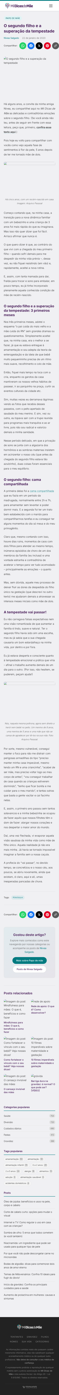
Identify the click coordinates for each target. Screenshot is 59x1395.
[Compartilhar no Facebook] (31, 45)
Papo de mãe (13, 18)
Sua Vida (27, 1341)
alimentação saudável (32, 1177)
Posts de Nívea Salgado (29, 969)
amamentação (14, 1159)
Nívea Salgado (11, 38)
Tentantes (16, 1337)
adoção (10, 1177)
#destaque (18, 897)
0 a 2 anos (40, 1165)
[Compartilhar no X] (39, 45)
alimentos (45, 1171)
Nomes (14, 1341)
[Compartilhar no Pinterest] (47, 45)
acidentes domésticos (17, 1183)
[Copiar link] (55, 45)
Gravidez (32, 1337)
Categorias (42, 1341)
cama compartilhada (42, 491)
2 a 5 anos (12, 1171)
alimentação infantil (16, 1165)
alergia (29, 1171)
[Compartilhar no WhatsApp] (22, 45)
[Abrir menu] (51, 6)
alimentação (35, 1159)
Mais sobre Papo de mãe (29, 960)
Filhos (45, 1337)
